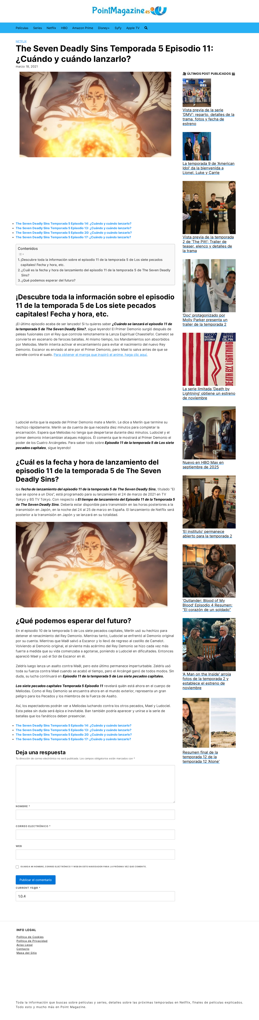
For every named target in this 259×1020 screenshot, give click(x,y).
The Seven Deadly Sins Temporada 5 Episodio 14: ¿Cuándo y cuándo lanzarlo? (73, 223)
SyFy (118, 28)
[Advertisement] (95, 189)
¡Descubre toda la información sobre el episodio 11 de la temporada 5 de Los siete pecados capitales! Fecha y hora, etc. (91, 262)
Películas (22, 28)
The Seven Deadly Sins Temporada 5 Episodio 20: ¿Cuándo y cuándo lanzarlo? (74, 232)
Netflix (51, 28)
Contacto (22, 948)
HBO (64, 28)
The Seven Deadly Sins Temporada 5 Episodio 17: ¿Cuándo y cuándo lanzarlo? (73, 237)
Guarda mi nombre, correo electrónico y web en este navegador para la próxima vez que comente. (83, 866)
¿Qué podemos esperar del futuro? (48, 280)
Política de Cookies (30, 936)
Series (37, 28)
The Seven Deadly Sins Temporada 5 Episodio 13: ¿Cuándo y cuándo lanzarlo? (73, 228)
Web (19, 846)
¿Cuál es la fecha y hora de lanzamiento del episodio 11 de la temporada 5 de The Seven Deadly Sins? (95, 272)
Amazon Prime (82, 28)
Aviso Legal (24, 944)
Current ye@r (28, 887)
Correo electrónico (33, 826)
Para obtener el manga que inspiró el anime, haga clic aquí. (101, 355)
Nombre (23, 806)
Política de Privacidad (32, 940)
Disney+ (104, 28)
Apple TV (133, 28)
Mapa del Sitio (26, 952)
